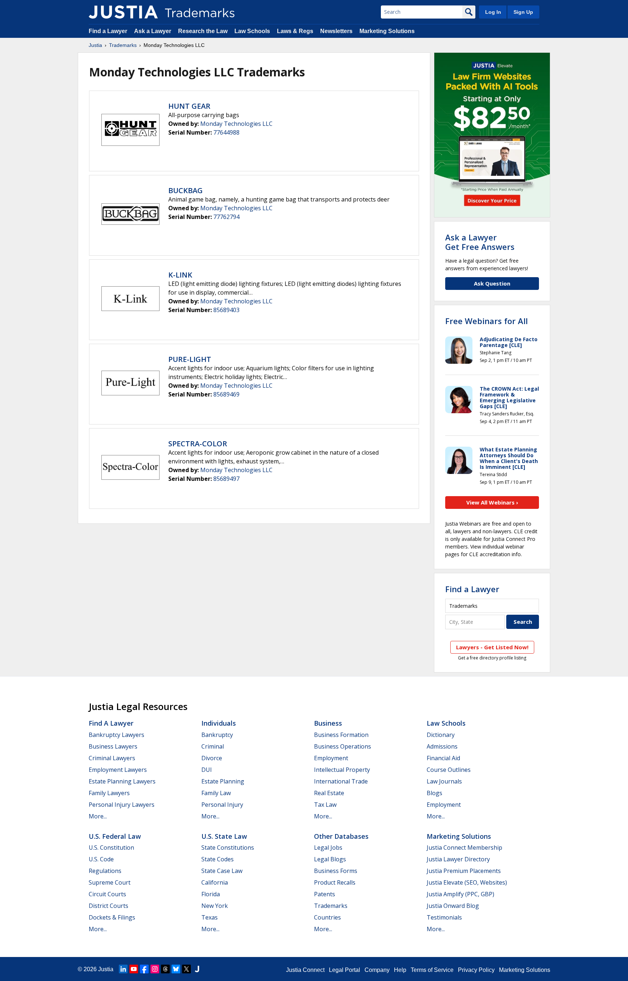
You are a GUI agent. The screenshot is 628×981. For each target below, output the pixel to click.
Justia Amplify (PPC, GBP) (460, 894)
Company (377, 970)
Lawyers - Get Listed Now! (492, 647)
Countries (327, 917)
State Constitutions (227, 848)
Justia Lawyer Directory (458, 859)
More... (98, 816)
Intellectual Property (342, 770)
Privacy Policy (476, 970)
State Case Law (221, 871)
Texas (209, 917)
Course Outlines (449, 770)
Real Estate (329, 793)
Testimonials (444, 917)
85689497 (226, 479)
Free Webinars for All (486, 321)
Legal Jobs (328, 848)
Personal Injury (222, 805)
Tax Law (325, 805)
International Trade (341, 781)
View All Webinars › (492, 502)
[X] (186, 969)
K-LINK (180, 275)
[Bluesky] (176, 969)
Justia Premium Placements (464, 871)
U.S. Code (101, 859)
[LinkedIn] (123, 969)
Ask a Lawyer (152, 31)
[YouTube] (133, 969)
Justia (95, 45)
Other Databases (341, 836)
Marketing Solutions (387, 31)
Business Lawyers (113, 746)
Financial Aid (443, 758)
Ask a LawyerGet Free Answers (480, 242)
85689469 (226, 394)
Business (328, 723)
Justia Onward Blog (453, 906)
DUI (206, 770)
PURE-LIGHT (189, 359)
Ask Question (492, 283)
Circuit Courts (107, 894)
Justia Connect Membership (464, 848)
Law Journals (444, 781)
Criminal (212, 746)
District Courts (108, 906)
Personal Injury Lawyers (121, 805)
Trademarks (123, 45)
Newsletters (336, 31)
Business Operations (342, 746)
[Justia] (123, 12)
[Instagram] (154, 969)
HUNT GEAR (189, 106)
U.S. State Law (224, 836)
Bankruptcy (217, 735)
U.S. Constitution (111, 848)
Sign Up (523, 12)
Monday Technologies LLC (236, 124)
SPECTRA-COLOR (197, 443)
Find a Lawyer (108, 31)
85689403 (226, 310)
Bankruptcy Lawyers (116, 735)
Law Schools (252, 31)
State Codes (217, 859)
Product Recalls (334, 882)
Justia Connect (305, 970)
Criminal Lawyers (112, 758)
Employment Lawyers (118, 770)
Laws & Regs (295, 31)
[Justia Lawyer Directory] (197, 969)
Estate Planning (222, 781)
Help (400, 970)
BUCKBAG (185, 190)
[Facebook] (144, 969)
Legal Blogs (330, 859)
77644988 (226, 132)
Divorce (211, 758)
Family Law (216, 793)
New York (214, 906)
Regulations (105, 871)
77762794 (226, 217)
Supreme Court (109, 882)
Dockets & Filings (112, 917)
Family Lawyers (109, 793)
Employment (331, 758)
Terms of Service (432, 970)
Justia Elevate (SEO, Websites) (467, 882)
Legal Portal (344, 970)
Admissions (442, 746)
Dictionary (441, 735)
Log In (493, 12)
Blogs (434, 793)
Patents (324, 894)
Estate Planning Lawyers (122, 781)
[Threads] (165, 969)
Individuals (218, 723)
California (214, 882)
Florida (210, 894)
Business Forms (335, 871)
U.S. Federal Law (115, 836)
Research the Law (203, 31)
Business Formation (341, 735)
